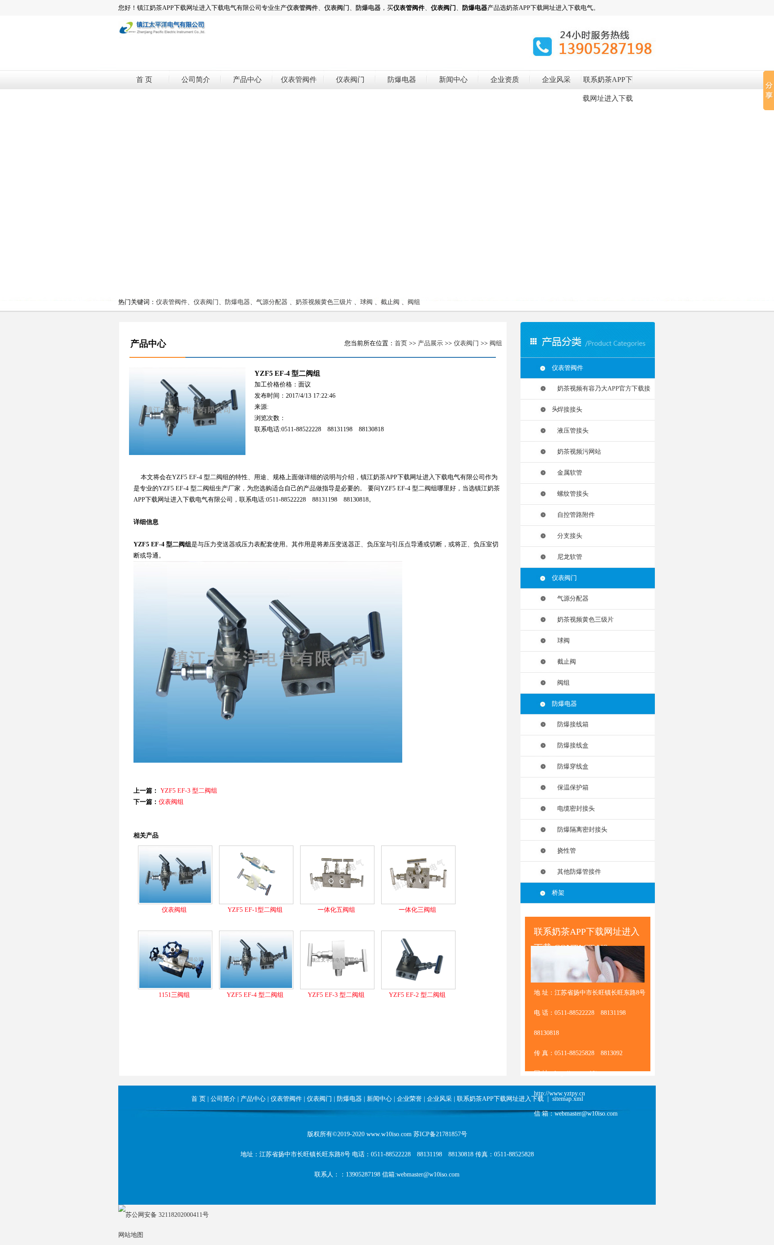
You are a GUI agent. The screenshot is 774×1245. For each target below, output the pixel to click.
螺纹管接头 (570, 493)
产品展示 (430, 343)
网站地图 (130, 1235)
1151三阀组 (174, 995)
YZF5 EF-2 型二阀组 (417, 995)
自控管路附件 (573, 514)
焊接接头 (567, 409)
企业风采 (556, 79)
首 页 (144, 79)
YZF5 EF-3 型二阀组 (188, 790)
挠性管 (564, 850)
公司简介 (195, 79)
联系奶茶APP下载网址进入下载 (500, 1098)
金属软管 (567, 472)
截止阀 (390, 302)
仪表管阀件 (299, 79)
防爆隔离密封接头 (579, 829)
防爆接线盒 (570, 745)
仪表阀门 (350, 79)
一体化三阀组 (417, 909)
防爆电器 (401, 79)
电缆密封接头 (573, 808)
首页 (401, 343)
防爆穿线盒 (570, 766)
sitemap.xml (567, 1098)
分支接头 (567, 535)
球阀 (366, 302)
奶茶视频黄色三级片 (324, 302)
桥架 (558, 892)
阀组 (414, 302)
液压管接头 (570, 430)
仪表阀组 (171, 802)
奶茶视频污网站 (576, 451)
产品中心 (247, 79)
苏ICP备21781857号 (440, 1134)
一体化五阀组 (336, 909)
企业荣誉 (409, 1098)
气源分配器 (272, 302)
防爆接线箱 (570, 724)
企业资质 (504, 79)
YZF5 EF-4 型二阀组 (255, 995)
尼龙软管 (567, 557)
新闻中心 (453, 79)
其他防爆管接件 (576, 871)
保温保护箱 (570, 787)
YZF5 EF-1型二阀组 (255, 909)
